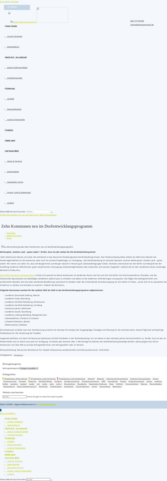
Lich (38, 384)
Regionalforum (9, 386)
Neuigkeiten (18, 355)
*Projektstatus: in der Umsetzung (43, 379)
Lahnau (149, 381)
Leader (31, 384)
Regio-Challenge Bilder (16, 431)
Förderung (32, 381)
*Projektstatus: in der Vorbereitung (72, 379)
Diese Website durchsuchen (13, 211)
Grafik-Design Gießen (47, 404)
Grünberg (58, 381)
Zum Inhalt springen (9, 1)
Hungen (123, 381)
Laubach (23, 384)
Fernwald (22, 381)
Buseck (155, 379)
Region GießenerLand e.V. (27, 386)
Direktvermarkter (14, 435)
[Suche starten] (52, 212)
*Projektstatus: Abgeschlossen (15, 379)
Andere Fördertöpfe (15, 448)
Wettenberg (117, 386)
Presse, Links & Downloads (18, 471)
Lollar (52, 384)
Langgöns (14, 384)
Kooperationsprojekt (136, 381)
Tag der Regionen (82, 386)
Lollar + (59, 384)
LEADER (9, 441)
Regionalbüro (12, 425)
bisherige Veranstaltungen (140, 379)
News (9, 238)
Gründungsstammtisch (90, 381)
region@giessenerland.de (142, 24)
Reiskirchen (43, 386)
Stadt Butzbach (56, 386)
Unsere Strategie (14, 422)
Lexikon (9, 474)
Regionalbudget (156, 384)
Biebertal (100, 379)
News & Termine (13, 461)
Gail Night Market (45, 381)
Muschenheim (69, 384)
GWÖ (103, 381)
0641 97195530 (137, 21)
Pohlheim (119, 384)
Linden (44, 384)
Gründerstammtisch (71, 381)
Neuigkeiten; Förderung (98, 384)
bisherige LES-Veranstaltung (117, 379)
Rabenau (144, 384)
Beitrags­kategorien (11, 368)
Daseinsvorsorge (10, 381)
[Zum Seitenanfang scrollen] (0, 410)
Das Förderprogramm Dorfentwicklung (17, 275)
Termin (94, 386)
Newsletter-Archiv (14, 467)
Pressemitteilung (131, 384)
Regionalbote (12, 464)
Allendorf (91, 379)
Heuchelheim (113, 381)
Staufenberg (68, 386)
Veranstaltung (105, 386)
